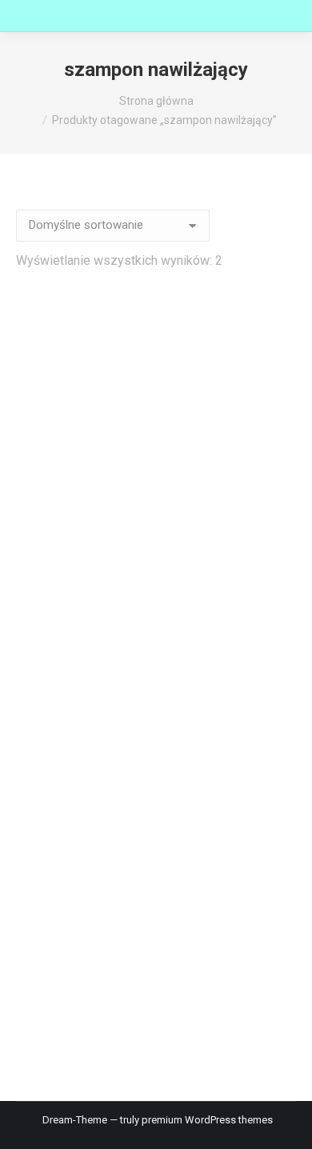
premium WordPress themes (207, 1120)
